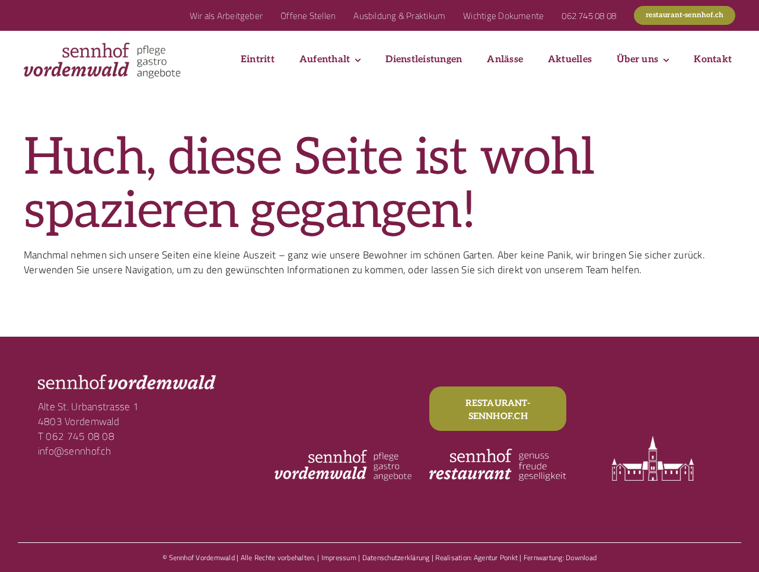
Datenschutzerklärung (396, 557)
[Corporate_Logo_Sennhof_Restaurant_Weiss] (497, 453)
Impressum (338, 557)
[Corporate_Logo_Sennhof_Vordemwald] (102, 47)
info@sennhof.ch (74, 451)
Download (581, 557)
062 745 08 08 (80, 436)
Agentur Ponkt (496, 557)
